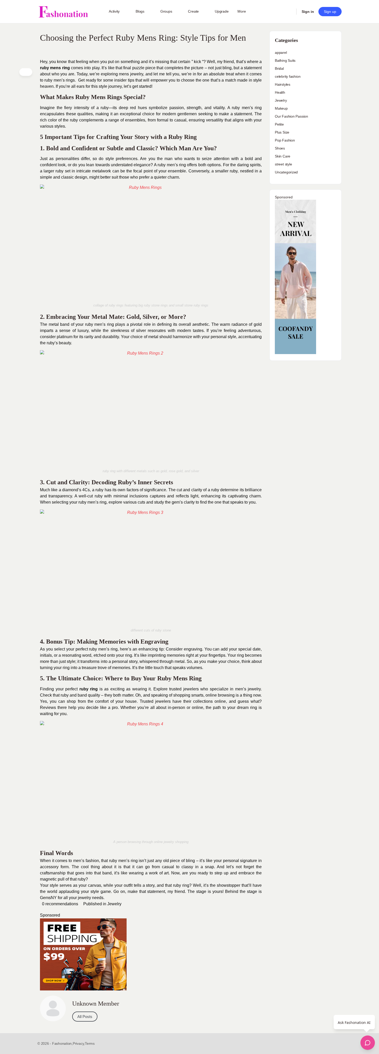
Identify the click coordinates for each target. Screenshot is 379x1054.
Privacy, (79, 1043)
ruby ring (88, 689)
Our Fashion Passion (291, 116)
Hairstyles (282, 84)
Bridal (279, 68)
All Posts (84, 1016)
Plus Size (282, 132)
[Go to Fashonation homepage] (63, 11)
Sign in (308, 12)
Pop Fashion (285, 140)
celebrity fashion (287, 76)
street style (283, 164)
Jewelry (114, 904)
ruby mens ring (55, 68)
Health (280, 92)
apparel (281, 52)
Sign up (330, 12)
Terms (90, 1043)
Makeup (281, 108)
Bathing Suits (285, 60)
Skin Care (282, 156)
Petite (279, 124)
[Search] (289, 11)
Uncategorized (286, 172)
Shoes (280, 148)
